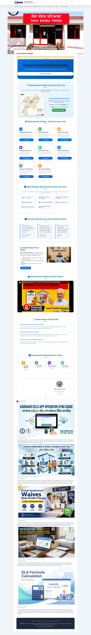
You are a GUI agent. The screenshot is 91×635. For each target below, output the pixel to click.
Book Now (46, 139)
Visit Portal (27, 139)
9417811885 (56, 104)
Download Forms (27, 158)
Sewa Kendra (28, 2)
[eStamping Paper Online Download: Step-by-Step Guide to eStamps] (46, 542)
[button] (74, 389)
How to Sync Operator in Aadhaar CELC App (26, 435)
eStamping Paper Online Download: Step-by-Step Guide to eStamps (31, 558)
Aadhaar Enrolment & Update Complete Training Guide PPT (29, 476)
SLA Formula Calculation (22, 605)
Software (57, 6)
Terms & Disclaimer (55, 620)
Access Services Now (46, 73)
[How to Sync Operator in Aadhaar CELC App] (46, 419)
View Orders (46, 158)
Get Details (27, 176)
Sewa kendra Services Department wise (32, 6)
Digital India (34, 255)
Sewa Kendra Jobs (64, 6)
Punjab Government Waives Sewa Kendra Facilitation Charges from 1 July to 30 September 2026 (36, 518)
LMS (43, 6)
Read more (41, 442)
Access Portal (65, 158)
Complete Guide (26, 267)
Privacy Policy (46, 620)
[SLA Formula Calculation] (46, 585)
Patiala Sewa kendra (19, 6)
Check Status (65, 139)
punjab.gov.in (54, 624)
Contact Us (40, 620)
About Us (34, 620)
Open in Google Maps (59, 110)
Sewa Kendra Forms (49, 6)
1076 (68, 104)
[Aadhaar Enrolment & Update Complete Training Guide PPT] (46, 459)
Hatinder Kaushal (22, 401)
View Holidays (46, 176)
